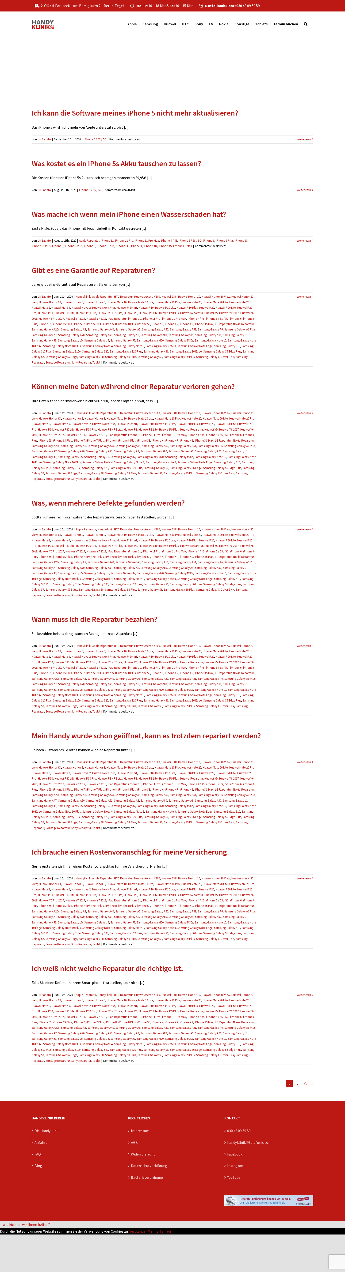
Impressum (140, 1130)
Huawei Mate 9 (61, 308)
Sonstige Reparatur (58, 362)
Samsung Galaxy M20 (150, 340)
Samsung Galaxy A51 (183, 329)
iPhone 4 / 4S (169, 241)
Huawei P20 (206, 308)
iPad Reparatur (117, 319)
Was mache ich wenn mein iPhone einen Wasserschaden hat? (129, 214)
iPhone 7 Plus (73, 246)
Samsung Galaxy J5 (70, 340)
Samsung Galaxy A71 (99, 335)
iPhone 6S (241, 241)
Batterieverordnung (147, 1177)
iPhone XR (150, 246)
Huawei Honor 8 (73, 302)
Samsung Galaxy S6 (156, 351)
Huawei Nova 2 (81, 308)
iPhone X (136, 246)
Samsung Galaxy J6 (96, 340)
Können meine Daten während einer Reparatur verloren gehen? (133, 386)
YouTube (234, 1177)
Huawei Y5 (211, 313)
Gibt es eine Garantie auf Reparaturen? (93, 270)
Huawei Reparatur (191, 313)
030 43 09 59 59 (239, 1130)
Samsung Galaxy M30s (179, 340)
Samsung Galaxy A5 (127, 329)
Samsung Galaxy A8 (126, 335)
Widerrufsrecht (143, 1154)
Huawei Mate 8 (41, 308)
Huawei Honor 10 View (216, 297)
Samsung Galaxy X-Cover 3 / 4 (215, 357)
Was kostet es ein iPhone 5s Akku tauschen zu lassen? (116, 163)
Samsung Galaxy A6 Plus (239, 329)
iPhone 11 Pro (124, 241)
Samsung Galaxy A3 (73, 329)
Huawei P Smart (127, 308)
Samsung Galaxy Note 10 (210, 340)
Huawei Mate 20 (191, 302)
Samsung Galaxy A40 (101, 329)
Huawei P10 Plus (187, 308)
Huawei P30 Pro (86, 313)
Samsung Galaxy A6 (210, 329)
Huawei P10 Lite (165, 308)
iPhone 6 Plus (224, 241)
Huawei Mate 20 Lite (215, 302)
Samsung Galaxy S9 (150, 357)
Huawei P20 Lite (226, 308)
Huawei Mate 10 (116, 302)
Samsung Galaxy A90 (208, 335)
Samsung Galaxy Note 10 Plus (62, 346)
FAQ (37, 1154)
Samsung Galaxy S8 (91, 357)
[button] (305, 23)
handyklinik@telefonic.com (249, 1142)
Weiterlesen (304, 139)
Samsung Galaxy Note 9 (161, 346)
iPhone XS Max (182, 246)
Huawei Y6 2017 (229, 313)
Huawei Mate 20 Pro (241, 302)
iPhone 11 (107, 241)
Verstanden (138, 1231)
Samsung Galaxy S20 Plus (126, 351)
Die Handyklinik (46, 1130)
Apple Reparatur (89, 241)
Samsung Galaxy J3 (44, 340)
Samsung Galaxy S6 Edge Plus (222, 351)
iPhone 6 (208, 241)
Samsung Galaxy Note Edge (194, 346)
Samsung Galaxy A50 (155, 329)
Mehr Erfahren (159, 1231)
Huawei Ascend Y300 (147, 297)
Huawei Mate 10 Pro (167, 302)
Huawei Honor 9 (95, 302)
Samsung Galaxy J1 (235, 335)
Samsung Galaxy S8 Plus (120, 357)
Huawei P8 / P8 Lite (110, 313)
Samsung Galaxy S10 (227, 346)
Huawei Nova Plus (103, 308)
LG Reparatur (223, 324)
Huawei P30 (45, 313)
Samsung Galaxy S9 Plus (179, 357)
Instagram (235, 1165)
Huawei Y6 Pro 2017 (51, 319)
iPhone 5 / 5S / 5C (95, 139)
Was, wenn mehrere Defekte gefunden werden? (108, 503)
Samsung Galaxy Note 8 (129, 346)
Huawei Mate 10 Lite (140, 302)
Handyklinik (83, 297)
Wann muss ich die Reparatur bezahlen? (94, 619)
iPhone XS (165, 246)
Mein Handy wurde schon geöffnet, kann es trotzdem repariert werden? (146, 735)
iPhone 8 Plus (105, 246)
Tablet (96, 362)
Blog (38, 1165)
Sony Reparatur (81, 362)
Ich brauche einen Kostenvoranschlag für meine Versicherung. (130, 852)
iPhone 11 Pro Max (147, 241)
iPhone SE (122, 246)
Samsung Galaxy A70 (71, 335)
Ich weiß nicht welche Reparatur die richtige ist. (107, 968)
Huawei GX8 (168, 297)
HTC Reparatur (123, 297)
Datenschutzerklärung (149, 1165)
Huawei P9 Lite (148, 313)
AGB (134, 1142)
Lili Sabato (44, 139)
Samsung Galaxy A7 (44, 335)
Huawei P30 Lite (64, 313)
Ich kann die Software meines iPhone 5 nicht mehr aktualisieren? (135, 113)
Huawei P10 (146, 308)
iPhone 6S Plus (41, 246)
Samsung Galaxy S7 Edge (61, 357)
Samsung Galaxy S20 (95, 351)
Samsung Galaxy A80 (154, 335)
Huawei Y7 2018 (96, 319)
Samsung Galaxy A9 (181, 335)
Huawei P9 (130, 313)
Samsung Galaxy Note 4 (97, 346)
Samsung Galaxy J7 (123, 340)
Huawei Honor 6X (50, 302)
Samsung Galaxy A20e (45, 329)
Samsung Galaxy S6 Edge (186, 351)
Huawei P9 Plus (169, 313)
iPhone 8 (89, 246)
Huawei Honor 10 (189, 297)
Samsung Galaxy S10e (66, 351)
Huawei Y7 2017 (75, 319)
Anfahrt (40, 1142)
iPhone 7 (57, 246)
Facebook (234, 1154)
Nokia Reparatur (243, 324)
